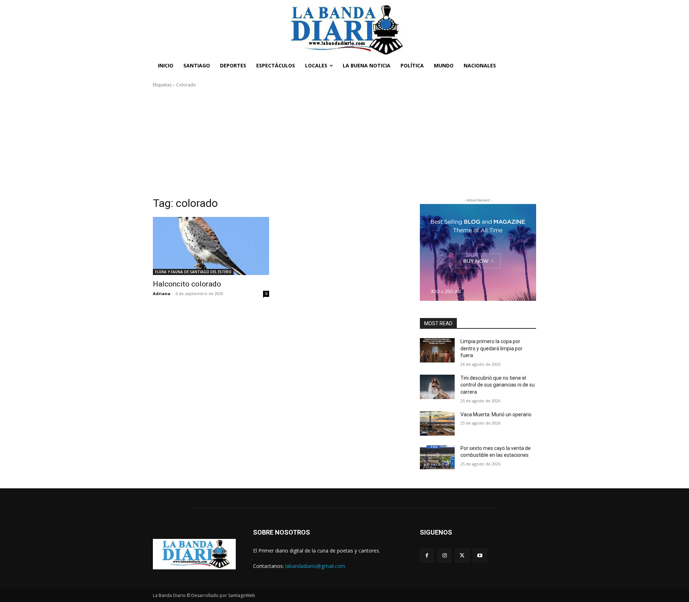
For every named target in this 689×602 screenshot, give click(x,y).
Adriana (161, 293)
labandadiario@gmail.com (315, 566)
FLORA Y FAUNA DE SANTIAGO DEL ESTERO (193, 271)
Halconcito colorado (187, 284)
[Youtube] (480, 556)
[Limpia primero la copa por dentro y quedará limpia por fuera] (437, 350)
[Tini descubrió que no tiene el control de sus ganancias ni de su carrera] (437, 387)
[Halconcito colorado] (211, 246)
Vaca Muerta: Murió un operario (495, 414)
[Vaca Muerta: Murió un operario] (437, 423)
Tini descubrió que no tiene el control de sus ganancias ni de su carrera (497, 385)
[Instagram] (444, 556)
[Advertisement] (344, 142)
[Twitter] (462, 556)
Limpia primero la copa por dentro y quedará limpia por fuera (491, 348)
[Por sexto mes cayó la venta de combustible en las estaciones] (437, 457)
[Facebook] (427, 556)
